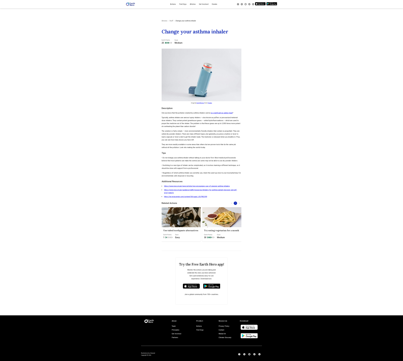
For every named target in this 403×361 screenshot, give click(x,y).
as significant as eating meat (221, 113)
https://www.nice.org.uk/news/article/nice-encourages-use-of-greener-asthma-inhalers (197, 186)
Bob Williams (200, 103)
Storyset (152, 353)
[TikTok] (249, 4)
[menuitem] (172, 4)
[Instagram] (245, 4)
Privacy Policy (224, 326)
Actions (173, 4)
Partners (175, 337)
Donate (214, 4)
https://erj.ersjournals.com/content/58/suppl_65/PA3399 (185, 197)
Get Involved (203, 4)
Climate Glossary (225, 337)
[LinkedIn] (253, 4)
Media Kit (222, 334)
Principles (175, 330)
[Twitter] (242, 4)
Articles (193, 4)
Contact (221, 330)
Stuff (171, 21)
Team (174, 326)
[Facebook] (238, 4)
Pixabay (210, 103)
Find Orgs (182, 4)
